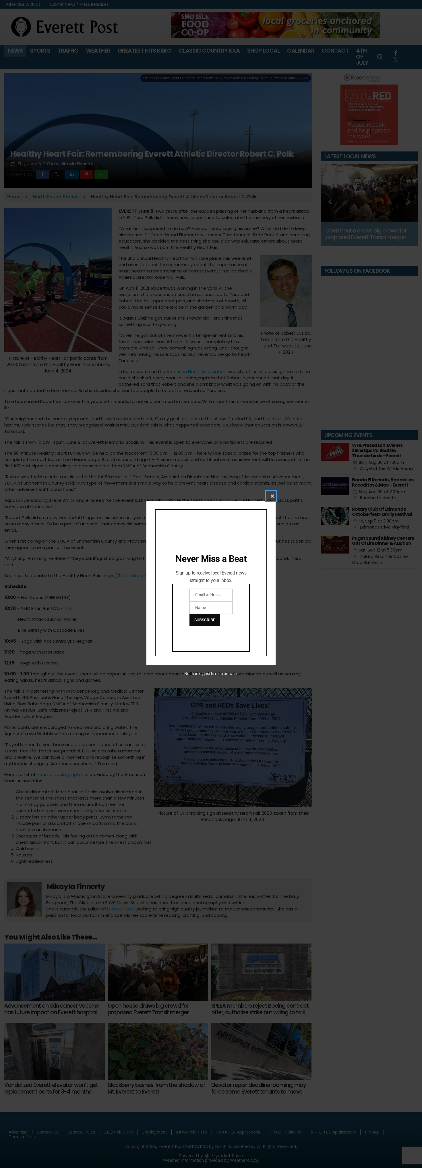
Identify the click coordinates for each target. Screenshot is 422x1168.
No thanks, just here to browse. (210, 673)
